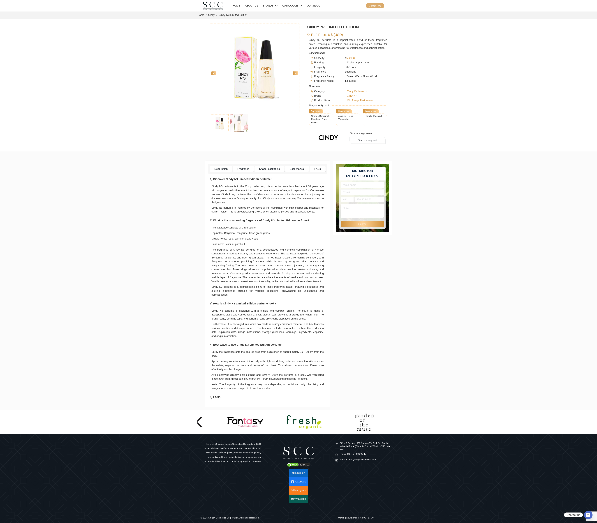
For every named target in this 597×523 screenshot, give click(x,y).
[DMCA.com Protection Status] (298, 464)
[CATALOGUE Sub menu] (300, 6)
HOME (236, 5)
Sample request (367, 140)
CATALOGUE (290, 5)
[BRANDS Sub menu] (276, 6)
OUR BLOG (313, 5)
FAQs (317, 168)
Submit (362, 224)
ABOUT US (251, 5)
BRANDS (268, 5)
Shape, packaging (269, 168)
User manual (297, 168)
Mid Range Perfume (358, 100)
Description (221, 168)
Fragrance (243, 168)
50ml (349, 58)
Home (200, 15)
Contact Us (375, 5)
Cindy (211, 15)
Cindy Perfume (355, 91)
